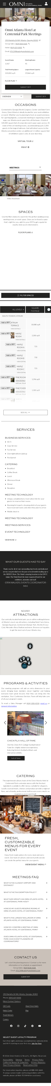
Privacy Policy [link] (38, 1060)
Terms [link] (27, 1060)
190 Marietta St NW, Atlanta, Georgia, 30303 (20, 994)
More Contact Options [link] (12, 1001)
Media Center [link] (7, 1010)
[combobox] (25, 167)
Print (24, 147)
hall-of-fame (16, 758)
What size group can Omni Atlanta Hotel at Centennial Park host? (24, 900)
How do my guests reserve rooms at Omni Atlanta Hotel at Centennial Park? (23, 909)
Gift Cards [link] (6, 1006)
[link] (11, 1026)
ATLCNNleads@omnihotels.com (22, 51)
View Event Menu (34, 864)
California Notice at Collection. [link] (16, 1062)
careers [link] (6, 1019)
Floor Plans (34, 232)
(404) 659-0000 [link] (15, 998)
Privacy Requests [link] (38, 1062)
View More (9, 540)
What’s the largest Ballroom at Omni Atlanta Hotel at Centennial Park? (22, 919)
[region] (25, 189)
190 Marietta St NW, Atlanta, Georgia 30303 (21, 40)
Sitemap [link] (19, 1060)
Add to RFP (5, 322)
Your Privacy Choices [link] (12, 1065)
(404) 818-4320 (21, 44)
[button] (46, 3)
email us (43, 703)
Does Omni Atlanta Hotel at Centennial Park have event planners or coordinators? (23, 938)
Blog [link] (27, 1010)
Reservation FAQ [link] (30, 1065)
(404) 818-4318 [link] (32, 703)
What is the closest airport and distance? (20, 884)
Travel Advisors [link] (8, 1015)
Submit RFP (25, 87)
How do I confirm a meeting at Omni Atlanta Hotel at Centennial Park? (21, 928)
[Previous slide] (6, 189)
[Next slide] (45, 189)
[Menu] (4, 4)
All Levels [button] (13, 310)
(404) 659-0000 (16, 47)
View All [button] (24, 412)
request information (9, 706)
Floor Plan (10, 81)
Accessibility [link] (8, 1060)
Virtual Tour (34, 141)
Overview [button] (6, 96)
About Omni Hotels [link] (32, 1006)
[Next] (49, 309)
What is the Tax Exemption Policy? (20, 892)
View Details (15, 329)
